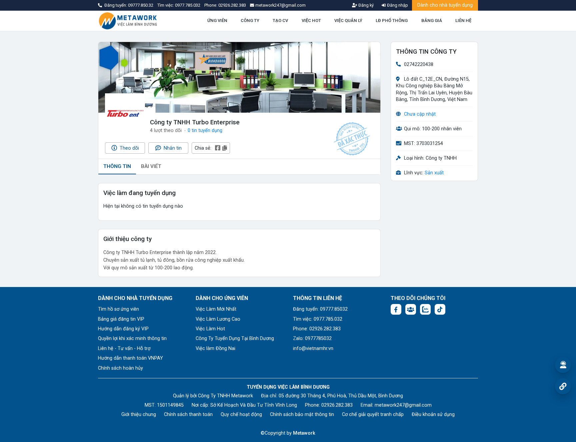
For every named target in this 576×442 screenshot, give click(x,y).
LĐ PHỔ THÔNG (392, 20)
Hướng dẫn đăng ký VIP (123, 329)
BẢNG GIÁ (431, 20)
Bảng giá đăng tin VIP (121, 319)
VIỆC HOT (311, 20)
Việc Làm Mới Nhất (216, 309)
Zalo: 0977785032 (312, 338)
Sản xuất (434, 173)
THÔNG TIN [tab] (117, 166)
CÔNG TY (250, 20)
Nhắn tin (172, 148)
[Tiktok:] (440, 309)
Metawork (304, 433)
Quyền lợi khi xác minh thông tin (132, 338)
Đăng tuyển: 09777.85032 (320, 309)
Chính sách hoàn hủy (120, 368)
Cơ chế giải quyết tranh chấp (373, 414)
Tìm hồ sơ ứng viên (118, 309)
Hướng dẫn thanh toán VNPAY (130, 358)
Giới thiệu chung (138, 414)
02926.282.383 (232, 5)
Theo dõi (128, 148)
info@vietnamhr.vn (313, 348)
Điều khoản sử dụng (433, 414)
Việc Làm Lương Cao (218, 319)
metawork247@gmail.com (403, 405)
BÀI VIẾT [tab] (151, 166)
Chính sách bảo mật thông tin (302, 414)
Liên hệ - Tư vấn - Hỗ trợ (124, 348)
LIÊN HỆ (463, 20)
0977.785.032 (188, 5)
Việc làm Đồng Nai (215, 348)
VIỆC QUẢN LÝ (348, 20)
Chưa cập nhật (420, 114)
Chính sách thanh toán (188, 414)
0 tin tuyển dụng (205, 130)
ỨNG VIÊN (217, 20)
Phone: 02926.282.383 (317, 329)
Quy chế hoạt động (241, 414)
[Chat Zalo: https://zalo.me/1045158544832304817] (425, 309)
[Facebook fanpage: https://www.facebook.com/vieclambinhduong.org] (396, 309)
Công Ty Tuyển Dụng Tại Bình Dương (235, 338)
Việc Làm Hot (210, 329)
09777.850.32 (141, 5)
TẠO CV (280, 20)
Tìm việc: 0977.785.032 (317, 319)
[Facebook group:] (410, 309)
